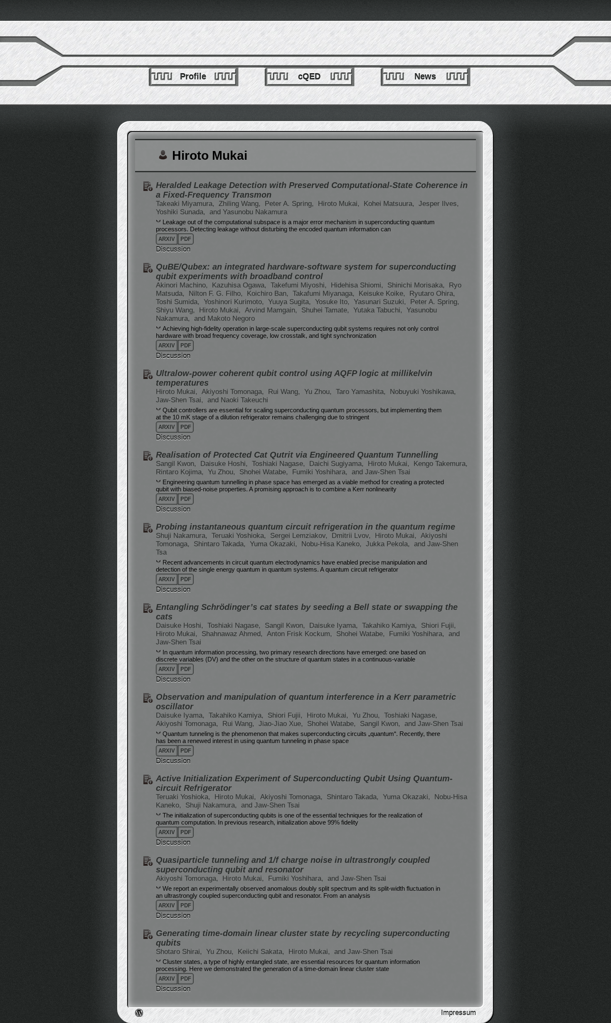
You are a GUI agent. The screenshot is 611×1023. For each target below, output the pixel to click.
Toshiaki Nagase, (279, 464)
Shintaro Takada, (221, 544)
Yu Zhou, (319, 392)
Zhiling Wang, (241, 204)
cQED (309, 76)
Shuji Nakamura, (182, 536)
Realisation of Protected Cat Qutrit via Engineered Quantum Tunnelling (297, 454)
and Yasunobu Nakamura (248, 212)
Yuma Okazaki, (274, 544)
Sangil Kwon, (177, 464)
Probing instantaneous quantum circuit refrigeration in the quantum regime (305, 526)
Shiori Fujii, (438, 625)
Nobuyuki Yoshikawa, (423, 392)
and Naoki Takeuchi (237, 400)
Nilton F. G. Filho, (217, 293)
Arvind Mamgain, (272, 310)
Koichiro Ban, (269, 293)
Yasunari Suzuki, (381, 302)
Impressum (458, 1013)
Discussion (173, 249)
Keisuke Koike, (383, 293)
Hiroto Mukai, (340, 204)
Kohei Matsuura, (390, 204)
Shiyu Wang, (176, 310)
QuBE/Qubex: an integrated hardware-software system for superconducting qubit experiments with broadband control (306, 271)
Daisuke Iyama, (334, 625)
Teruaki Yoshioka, (240, 536)
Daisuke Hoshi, (225, 464)
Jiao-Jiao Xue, (282, 724)
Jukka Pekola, (389, 544)
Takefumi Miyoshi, (300, 285)
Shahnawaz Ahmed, (233, 634)
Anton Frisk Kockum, (300, 634)
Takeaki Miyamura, (186, 204)
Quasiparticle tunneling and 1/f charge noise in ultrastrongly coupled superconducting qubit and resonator (293, 864)
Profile (193, 76)
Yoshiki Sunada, (181, 212)
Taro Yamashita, (362, 392)
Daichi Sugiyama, (337, 464)
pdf (185, 239)
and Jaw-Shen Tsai (381, 472)
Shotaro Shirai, (180, 952)
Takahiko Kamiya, (390, 625)
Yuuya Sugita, (290, 302)
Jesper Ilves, (439, 204)
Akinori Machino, (183, 285)
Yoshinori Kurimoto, (235, 302)
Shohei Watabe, (264, 472)
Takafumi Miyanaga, (325, 293)
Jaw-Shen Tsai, (180, 400)
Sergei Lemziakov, (300, 536)
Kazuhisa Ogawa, (240, 285)
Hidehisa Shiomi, (358, 285)
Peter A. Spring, (290, 204)
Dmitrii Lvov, (352, 536)
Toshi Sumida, (179, 302)
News (425, 76)
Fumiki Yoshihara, (321, 472)
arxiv (166, 239)
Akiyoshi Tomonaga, (234, 392)
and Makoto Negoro (224, 318)
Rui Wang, (285, 392)
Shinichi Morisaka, (417, 285)
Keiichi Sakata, (262, 952)
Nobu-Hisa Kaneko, (332, 544)
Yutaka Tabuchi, (378, 310)
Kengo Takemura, (441, 464)
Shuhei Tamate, (326, 310)
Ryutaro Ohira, (432, 293)
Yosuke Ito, (333, 302)
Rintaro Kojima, (181, 472)
